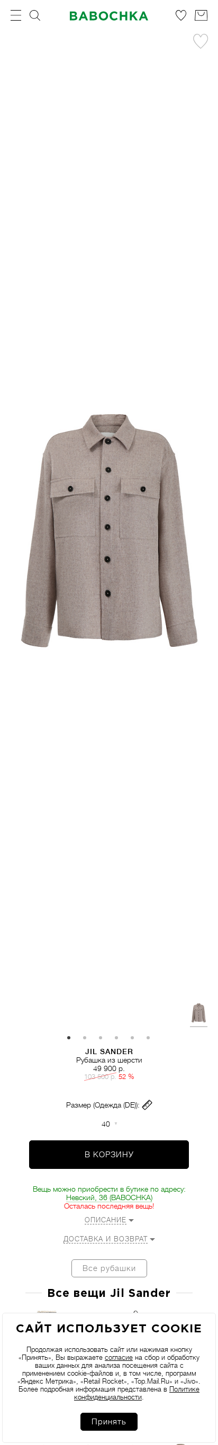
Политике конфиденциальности (136, 1393)
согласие (119, 1357)
